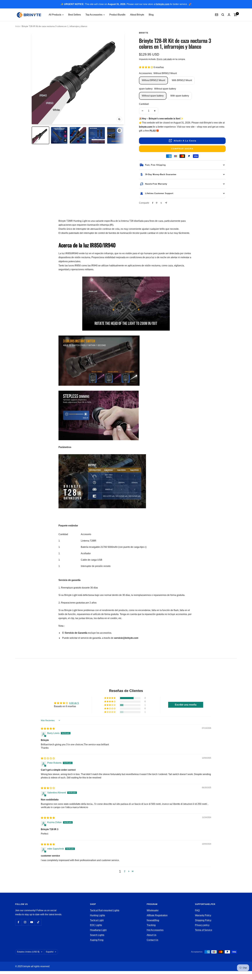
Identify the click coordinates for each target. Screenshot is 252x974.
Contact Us (152, 940)
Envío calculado (164, 59)
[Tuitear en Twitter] (161, 203)
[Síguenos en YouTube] (31, 922)
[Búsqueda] (223, 14)
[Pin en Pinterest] (156, 203)
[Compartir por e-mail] (166, 203)
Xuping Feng (96, 940)
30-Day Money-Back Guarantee (160, 174)
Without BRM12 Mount (153, 80)
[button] (146, 67)
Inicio (17, 26)
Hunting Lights (97, 915)
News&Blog (153, 920)
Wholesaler (153, 910)
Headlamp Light (98, 930)
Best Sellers (74, 14)
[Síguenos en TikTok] (38, 922)
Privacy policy (202, 925)
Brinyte (143, 33)
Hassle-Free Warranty (156, 184)
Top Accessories (94, 14)
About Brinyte (137, 14)
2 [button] (124, 871)
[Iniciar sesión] (229, 14)
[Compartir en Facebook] (152, 203)
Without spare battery (153, 95)
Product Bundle (117, 14)
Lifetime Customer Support (159, 193)
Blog (151, 14)
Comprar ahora (182, 149)
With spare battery (179, 95)
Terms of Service (203, 930)
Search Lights (97, 935)
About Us (151, 935)
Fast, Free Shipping (155, 165)
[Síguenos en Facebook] (18, 922)
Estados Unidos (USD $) (28, 952)
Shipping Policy (203, 920)
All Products (55, 14)
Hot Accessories (155, 930)
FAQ (197, 910)
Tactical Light (97, 920)
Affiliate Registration (157, 915)
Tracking (151, 925)
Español (49, 952)
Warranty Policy (203, 915)
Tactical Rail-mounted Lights (104, 910)
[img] (48, 728)
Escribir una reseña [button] (185, 704)
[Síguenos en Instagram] (25, 922)
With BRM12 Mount (182, 80)
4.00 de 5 (74, 703)
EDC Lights (96, 925)
